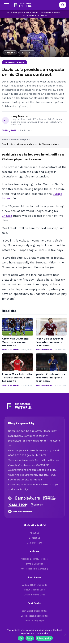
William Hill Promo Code (34, 585)
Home (5, 139)
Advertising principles (33, 15)
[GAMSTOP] (17, 505)
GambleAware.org (40, 450)
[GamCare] (37, 505)
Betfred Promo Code (34, 595)
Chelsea (7, 215)
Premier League (14, 62)
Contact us (34, 538)
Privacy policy (44, 638)
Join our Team (34, 543)
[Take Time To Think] (20, 511)
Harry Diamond (20, 116)
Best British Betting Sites (34, 611)
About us (34, 533)
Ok (20, 638)
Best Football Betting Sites (34, 616)
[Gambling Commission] (49, 498)
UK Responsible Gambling (34, 569)
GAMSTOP (42, 465)
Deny (29, 638)
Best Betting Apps (34, 620)
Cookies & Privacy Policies (34, 559)
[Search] (62, 5)
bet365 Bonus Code (34, 590)
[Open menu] (6, 5)
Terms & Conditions (35, 564)
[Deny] (65, 634)
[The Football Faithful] (22, 5)
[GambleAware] (27, 498)
